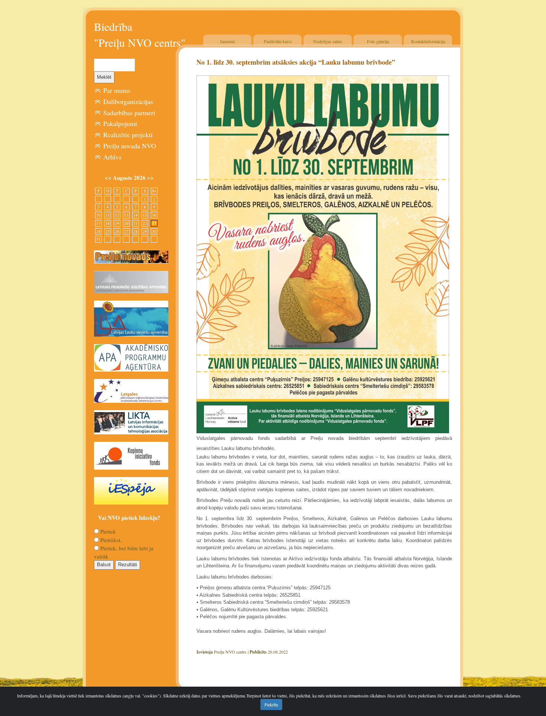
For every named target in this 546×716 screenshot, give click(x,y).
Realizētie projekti (128, 134)
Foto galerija (378, 41)
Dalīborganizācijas (128, 101)
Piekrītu (271, 704)
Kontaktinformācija (428, 41)
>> (150, 178)
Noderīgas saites (327, 41)
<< (109, 178)
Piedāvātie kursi (278, 41)
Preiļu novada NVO (129, 145)
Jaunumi (227, 41)
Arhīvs (112, 156)
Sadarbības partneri (129, 112)
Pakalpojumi (120, 123)
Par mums (116, 90)
